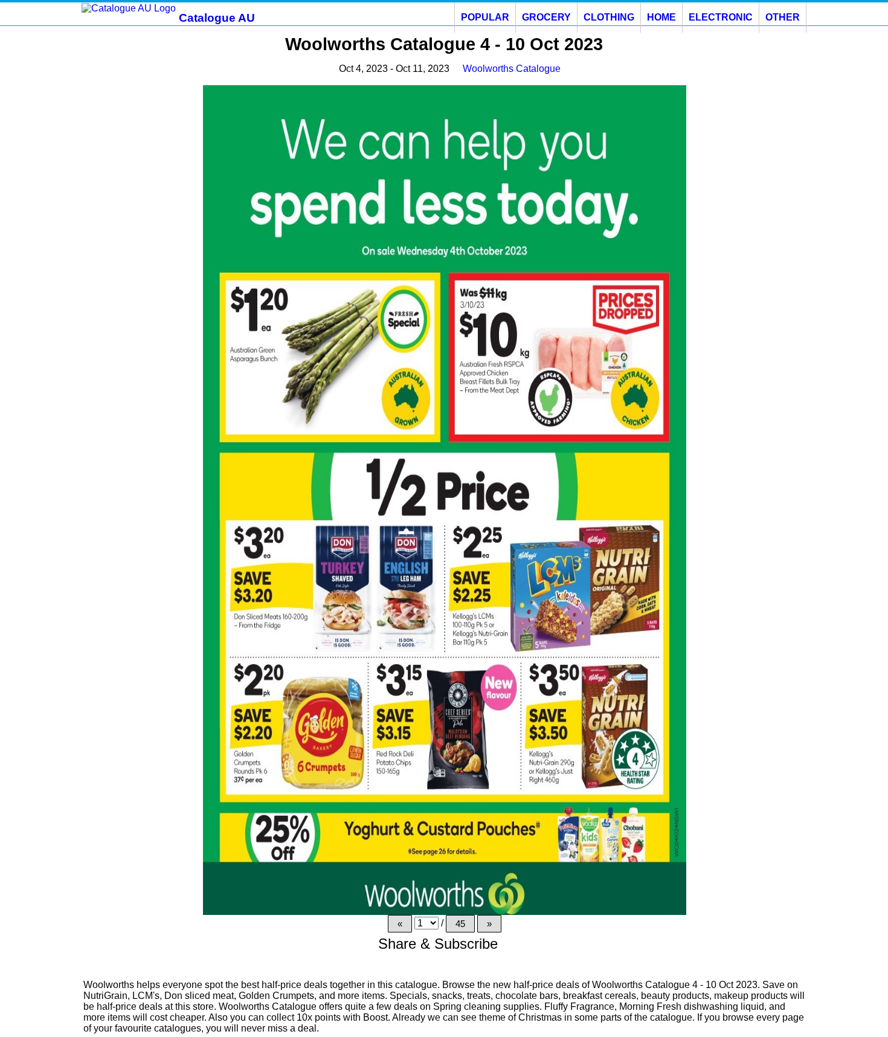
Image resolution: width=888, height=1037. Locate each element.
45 (460, 924)
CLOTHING (609, 17)
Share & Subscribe (440, 943)
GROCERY (546, 17)
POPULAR (485, 17)
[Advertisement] (134, 266)
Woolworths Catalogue (512, 68)
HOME (661, 17)
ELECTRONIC (721, 17)
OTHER (782, 17)
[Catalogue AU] (129, 7)
